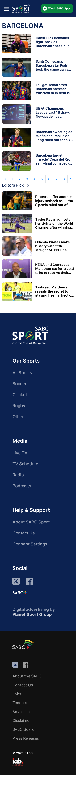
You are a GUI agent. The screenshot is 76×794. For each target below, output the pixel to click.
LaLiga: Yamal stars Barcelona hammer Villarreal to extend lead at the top (55, 91)
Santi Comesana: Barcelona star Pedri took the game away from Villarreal (52, 67)
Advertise (21, 711)
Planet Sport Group (32, 614)
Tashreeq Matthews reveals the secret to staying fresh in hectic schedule (53, 291)
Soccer (19, 383)
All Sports (22, 372)
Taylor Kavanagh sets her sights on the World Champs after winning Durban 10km (54, 223)
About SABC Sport (31, 522)
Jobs (16, 694)
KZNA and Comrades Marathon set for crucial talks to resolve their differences (54, 269)
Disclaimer (21, 720)
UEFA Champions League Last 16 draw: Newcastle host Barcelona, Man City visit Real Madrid (53, 116)
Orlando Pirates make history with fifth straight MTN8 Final (52, 246)
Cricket (19, 394)
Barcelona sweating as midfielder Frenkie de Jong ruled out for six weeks (54, 138)
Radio (18, 474)
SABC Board (23, 729)
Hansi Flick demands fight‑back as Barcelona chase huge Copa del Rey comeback (54, 46)
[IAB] (17, 762)
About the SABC (26, 676)
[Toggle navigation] (6, 8)
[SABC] (23, 644)
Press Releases (25, 738)
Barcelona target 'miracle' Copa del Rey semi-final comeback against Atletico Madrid (54, 161)
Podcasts (21, 485)
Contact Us (23, 533)
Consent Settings (29, 544)
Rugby (18, 405)
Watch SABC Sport (59, 8)
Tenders (19, 703)
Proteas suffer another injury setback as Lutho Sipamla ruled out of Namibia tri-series (54, 201)
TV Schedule (25, 463)
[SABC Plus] (19, 592)
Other (18, 416)
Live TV (19, 452)
